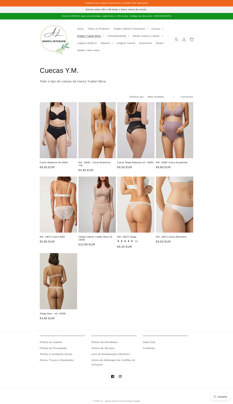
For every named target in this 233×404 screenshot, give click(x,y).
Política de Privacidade (53, 348)
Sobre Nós (149, 342)
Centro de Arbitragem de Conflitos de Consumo (113, 362)
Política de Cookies (51, 342)
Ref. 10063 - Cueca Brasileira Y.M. (94, 164)
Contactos (149, 348)
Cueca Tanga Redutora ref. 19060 (135, 162)
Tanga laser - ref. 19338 (52, 313)
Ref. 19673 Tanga (126, 236)
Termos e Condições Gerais (56, 354)
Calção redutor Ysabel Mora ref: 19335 (95, 238)
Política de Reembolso (104, 342)
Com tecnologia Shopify (129, 401)
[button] (130, 28)
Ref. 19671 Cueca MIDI (52, 236)
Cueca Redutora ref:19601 (54, 162)
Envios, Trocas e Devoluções (57, 360)
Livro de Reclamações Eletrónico (110, 354)
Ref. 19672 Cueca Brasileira (171, 236)
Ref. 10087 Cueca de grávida (171, 162)
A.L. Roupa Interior (109, 401)
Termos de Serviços (103, 348)
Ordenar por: (136, 96)
